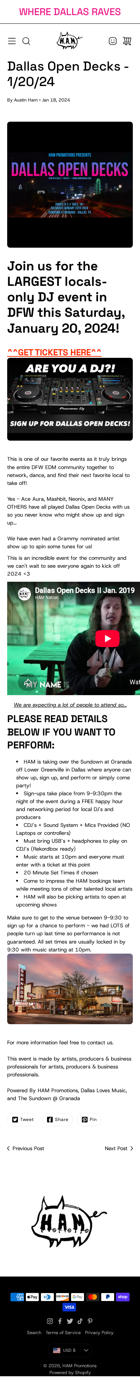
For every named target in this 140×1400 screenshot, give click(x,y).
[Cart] (127, 41)
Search (34, 1332)
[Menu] (12, 41)
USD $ (77, 1351)
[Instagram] (50, 1321)
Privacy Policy (99, 1332)
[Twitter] (70, 1321)
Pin (93, 1119)
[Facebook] (60, 1321)
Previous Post (28, 1148)
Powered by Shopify (70, 1372)
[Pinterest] (90, 1321)
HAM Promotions (79, 1366)
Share (62, 1119)
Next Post (116, 1148)
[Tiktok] (80, 1321)
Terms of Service (63, 1332)
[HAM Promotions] (70, 41)
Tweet (27, 1119)
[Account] (112, 41)
